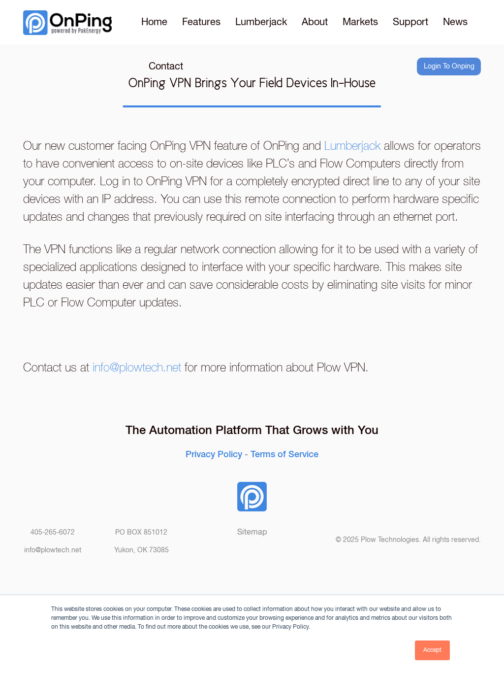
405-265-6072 (53, 532)
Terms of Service (284, 453)
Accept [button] (432, 650)
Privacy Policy (214, 453)
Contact (166, 66)
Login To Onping (449, 66)
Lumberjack (261, 22)
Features (201, 22)
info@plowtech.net (137, 367)
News (455, 22)
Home (154, 22)
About (315, 22)
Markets (360, 22)
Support (410, 22)
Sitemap (252, 532)
